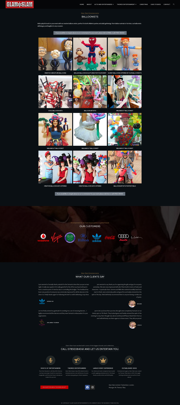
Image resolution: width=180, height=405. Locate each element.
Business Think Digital (111, 403)
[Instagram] (92, 387)
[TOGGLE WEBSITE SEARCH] (174, 4)
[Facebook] (87, 387)
